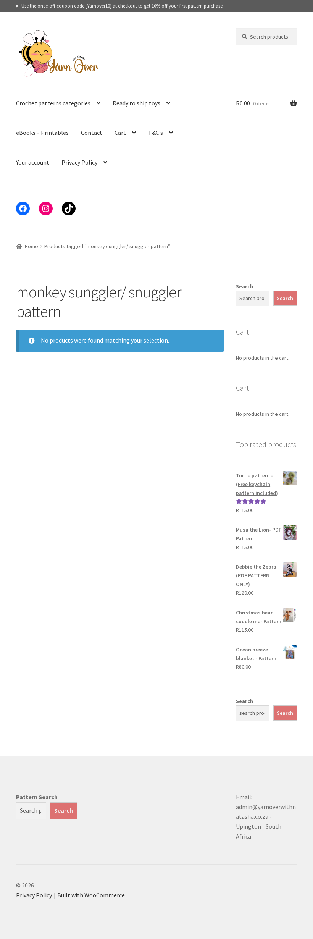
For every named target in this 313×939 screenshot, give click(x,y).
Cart (120, 132)
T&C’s (155, 132)
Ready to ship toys (136, 103)
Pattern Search (37, 797)
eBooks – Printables (42, 132)
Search (244, 286)
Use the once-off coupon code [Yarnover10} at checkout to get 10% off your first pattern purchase (122, 6)
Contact (91, 132)
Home (31, 246)
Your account (32, 162)
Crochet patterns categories (53, 103)
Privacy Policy (79, 162)
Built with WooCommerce (91, 895)
